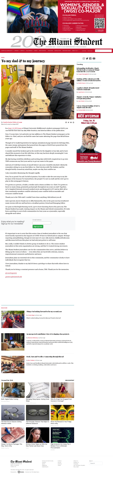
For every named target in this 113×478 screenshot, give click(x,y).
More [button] (35, 50)
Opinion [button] (16, 50)
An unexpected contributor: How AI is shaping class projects (47, 334)
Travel (59, 465)
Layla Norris (81, 92)
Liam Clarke (81, 101)
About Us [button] (74, 50)
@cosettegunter (11, 273)
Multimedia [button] (29, 50)
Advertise (84, 50)
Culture (59, 461)
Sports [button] (22, 50)
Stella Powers (82, 83)
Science (60, 463)
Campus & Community (47, 461)
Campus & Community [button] (7, 50)
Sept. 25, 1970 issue (15, 128)
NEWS (2, 57)
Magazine (50, 50)
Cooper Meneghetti (83, 74)
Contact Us (76, 462)
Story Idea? (90, 50)
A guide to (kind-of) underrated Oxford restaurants (88, 89)
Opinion (44, 462)
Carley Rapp (31, 315)
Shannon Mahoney (33, 337)
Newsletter (57, 50)
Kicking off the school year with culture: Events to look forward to (89, 80)
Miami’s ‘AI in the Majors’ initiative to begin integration (89, 97)
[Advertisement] (36, 291)
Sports (43, 463)
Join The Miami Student (79, 465)
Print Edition (42, 50)
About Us (75, 461)
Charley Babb (81, 110)
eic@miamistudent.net (16, 463)
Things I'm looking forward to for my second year (44, 312)
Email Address (37, 220)
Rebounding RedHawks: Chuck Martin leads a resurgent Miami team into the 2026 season (88, 70)
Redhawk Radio (67, 50)
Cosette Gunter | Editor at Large (12, 122)
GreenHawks (45, 466)
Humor (59, 462)
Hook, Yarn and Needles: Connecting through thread (45, 357)
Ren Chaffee (31, 360)
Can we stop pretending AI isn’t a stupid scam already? (88, 106)
